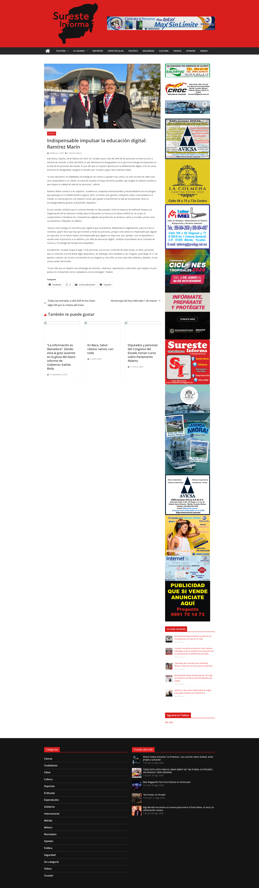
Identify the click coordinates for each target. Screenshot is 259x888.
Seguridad (148, 50)
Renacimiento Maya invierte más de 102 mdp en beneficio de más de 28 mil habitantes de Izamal (193, 678)
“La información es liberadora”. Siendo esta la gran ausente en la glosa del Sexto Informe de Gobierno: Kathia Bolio (61, 357)
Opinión (190, 50)
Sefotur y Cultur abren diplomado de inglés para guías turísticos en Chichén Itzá (192, 691)
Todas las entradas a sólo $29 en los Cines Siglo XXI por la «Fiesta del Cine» (71, 303)
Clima (47, 772)
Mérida (48, 820)
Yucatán (61, 50)
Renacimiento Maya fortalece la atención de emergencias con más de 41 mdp (192, 637)
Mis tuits (169, 722)
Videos (204, 50)
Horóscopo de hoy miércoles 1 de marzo (134, 300)
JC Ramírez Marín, (74, 153)
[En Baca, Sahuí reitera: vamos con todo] (102, 323)
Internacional (51, 813)
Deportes (97, 50)
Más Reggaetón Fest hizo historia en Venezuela (166, 782)
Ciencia (177, 50)
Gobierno (49, 806)
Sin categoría (51, 862)
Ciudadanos (51, 765)
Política (133, 50)
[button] (67, 51)
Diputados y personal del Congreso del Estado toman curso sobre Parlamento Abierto (142, 353)
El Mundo (79, 50)
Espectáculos (116, 50)
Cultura (163, 50)
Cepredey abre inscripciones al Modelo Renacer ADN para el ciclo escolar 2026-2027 (193, 664)
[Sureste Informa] (47, 51)
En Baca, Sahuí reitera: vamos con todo (100, 349)
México (48, 827)
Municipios (50, 834)
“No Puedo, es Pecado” (154, 794)
